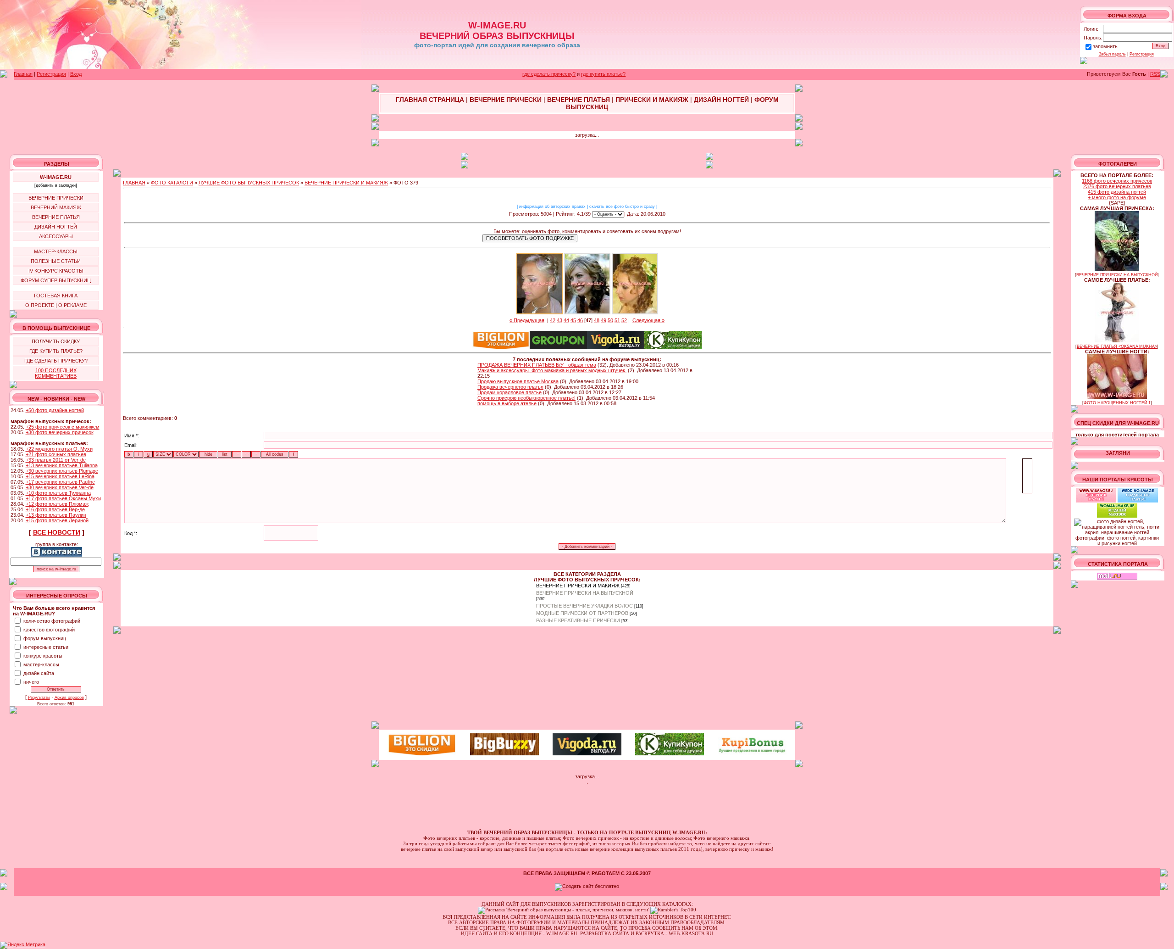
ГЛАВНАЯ (134, 182)
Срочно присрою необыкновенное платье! (526, 398)
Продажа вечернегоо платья (510, 387)
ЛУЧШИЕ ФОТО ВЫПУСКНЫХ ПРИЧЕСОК (249, 182)
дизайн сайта (38, 673)
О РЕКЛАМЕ (72, 305)
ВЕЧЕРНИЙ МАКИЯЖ (56, 207)
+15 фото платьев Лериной (57, 520)
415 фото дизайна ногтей (1117, 192)
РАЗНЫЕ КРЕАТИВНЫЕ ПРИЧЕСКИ (578, 620)
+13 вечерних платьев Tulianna (62, 465)
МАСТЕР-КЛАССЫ (56, 251)
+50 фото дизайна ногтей (55, 410)
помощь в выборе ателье (507, 403)
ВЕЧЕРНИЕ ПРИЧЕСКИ (55, 198)
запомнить (1105, 46)
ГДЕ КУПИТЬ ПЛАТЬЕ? (56, 351)
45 (573, 320)
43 (559, 320)
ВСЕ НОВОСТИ (56, 532)
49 (603, 320)
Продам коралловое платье (509, 392)
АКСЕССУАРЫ (56, 236)
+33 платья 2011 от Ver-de (56, 460)
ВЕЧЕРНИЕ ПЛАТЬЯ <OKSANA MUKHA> (1117, 346)
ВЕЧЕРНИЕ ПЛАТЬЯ (56, 217)
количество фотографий (51, 621)
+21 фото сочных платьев (56, 454)
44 (566, 320)
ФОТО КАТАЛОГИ (172, 182)
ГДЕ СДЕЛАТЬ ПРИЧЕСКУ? (56, 360)
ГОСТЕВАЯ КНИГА (56, 295)
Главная (23, 74)
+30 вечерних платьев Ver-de (60, 487)
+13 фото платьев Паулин (56, 515)
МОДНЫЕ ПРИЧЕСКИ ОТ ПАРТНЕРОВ (582, 613)
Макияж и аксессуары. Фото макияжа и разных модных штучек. (551, 370)
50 (610, 320)
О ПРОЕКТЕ (39, 305)
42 (552, 320)
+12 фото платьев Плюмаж (57, 504)
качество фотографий (49, 629)
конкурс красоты (42, 656)
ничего (31, 682)
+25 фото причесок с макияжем (63, 427)
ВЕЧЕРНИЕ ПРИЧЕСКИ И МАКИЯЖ (346, 182)
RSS (1155, 74)
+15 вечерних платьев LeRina (60, 476)
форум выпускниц (44, 638)
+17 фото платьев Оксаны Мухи (63, 498)
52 (624, 320)
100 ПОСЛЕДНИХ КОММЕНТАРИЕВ (56, 373)
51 (617, 320)
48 (596, 320)
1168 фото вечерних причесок (1117, 181)
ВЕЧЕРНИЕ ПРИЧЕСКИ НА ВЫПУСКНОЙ (584, 593)
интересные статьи (45, 647)
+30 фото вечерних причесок (60, 432)
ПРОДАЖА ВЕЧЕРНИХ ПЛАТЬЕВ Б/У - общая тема (536, 365)
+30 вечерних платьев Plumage (62, 471)
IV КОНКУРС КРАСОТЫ (55, 271)
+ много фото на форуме (1117, 197)
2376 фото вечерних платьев (1117, 186)
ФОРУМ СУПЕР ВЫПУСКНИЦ (56, 280)
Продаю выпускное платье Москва (518, 381)
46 (580, 320)
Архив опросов (69, 697)
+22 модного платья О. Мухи (59, 449)
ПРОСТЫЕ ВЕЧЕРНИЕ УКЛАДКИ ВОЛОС (584, 605)
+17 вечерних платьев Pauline (60, 482)
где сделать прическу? (549, 74)
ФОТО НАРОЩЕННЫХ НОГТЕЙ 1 (1117, 403)
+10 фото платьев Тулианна (58, 493)
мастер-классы (41, 664)
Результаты (39, 697)
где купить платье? (603, 74)
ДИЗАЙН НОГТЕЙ (55, 226)
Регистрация (1142, 54)
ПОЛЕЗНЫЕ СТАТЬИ (56, 261)
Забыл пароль (1112, 54)
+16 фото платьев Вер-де (55, 509)
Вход (76, 74)
